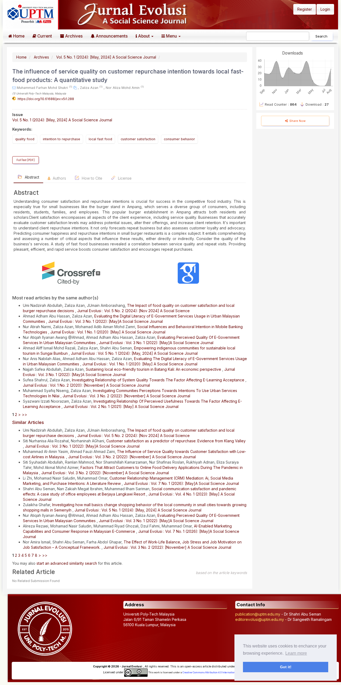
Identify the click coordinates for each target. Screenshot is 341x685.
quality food (24, 139)
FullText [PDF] (26, 160)
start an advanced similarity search (66, 563)
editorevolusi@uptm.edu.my (259, 619)
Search (321, 36)
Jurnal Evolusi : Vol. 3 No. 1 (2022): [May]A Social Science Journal (105, 321)
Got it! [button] (285, 667)
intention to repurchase (61, 139)
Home (18, 36)
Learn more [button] (296, 653)
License (124, 178)
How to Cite (91, 178)
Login (325, 9)
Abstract (31, 177)
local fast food (100, 139)
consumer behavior (179, 139)
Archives (73, 36)
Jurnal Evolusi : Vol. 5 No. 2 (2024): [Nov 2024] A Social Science (133, 310)
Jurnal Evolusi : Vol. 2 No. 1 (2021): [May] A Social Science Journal (121, 406)
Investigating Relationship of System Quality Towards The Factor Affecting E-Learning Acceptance (158, 380)
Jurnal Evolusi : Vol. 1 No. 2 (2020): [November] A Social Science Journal (86, 385)
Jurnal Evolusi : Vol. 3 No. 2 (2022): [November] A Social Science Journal (126, 396)
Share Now (297, 121)
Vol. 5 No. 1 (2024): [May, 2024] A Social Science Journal (106, 57)
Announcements (111, 36)
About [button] (144, 36)
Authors (59, 178)
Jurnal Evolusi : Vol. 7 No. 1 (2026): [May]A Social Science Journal (181, 483)
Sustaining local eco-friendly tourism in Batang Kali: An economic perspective (154, 369)
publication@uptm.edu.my (257, 614)
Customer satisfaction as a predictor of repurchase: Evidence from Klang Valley (176, 441)
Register (304, 9)
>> (24, 414)
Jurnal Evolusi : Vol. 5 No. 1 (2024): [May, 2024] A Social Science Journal (134, 353)
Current (44, 36)
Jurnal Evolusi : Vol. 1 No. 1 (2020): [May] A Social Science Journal (107, 332)
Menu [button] (171, 36)
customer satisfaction (138, 139)
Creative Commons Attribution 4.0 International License (214, 672)
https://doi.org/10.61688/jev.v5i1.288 (46, 99)
